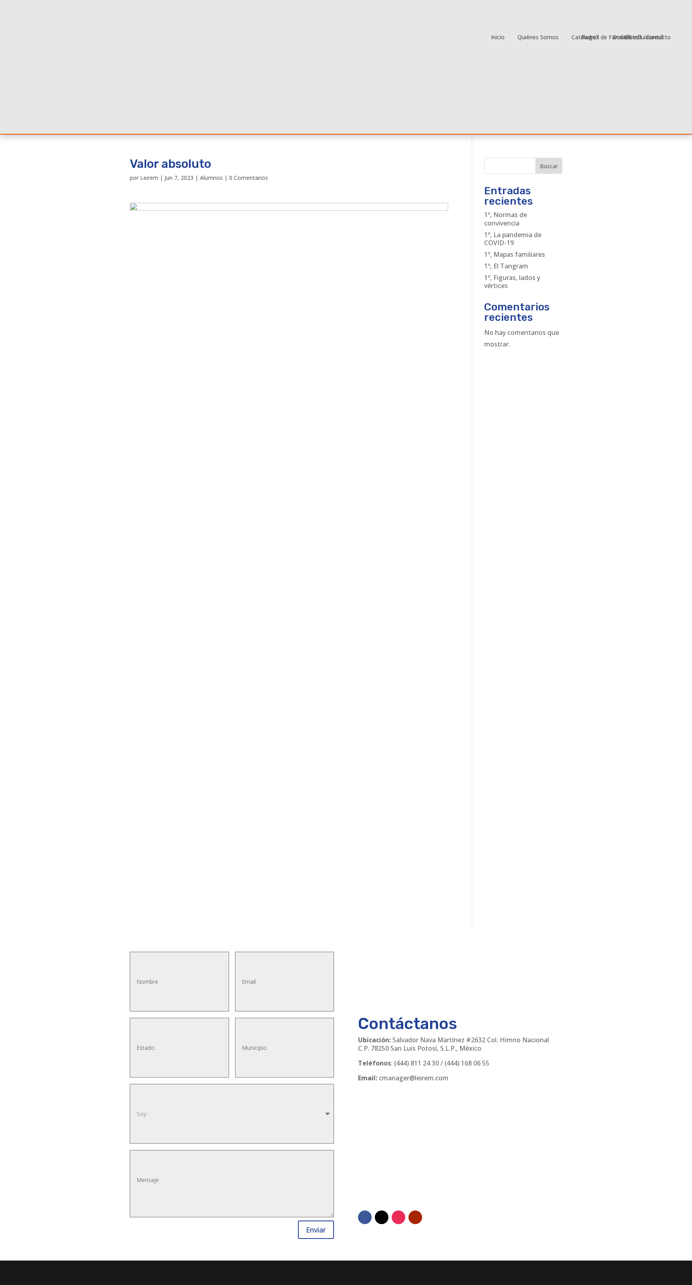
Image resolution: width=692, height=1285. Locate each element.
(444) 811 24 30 (416, 1063)
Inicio (498, 37)
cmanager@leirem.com (414, 1078)
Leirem (149, 177)
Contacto (658, 37)
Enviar (316, 1230)
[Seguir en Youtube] (415, 1217)
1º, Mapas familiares (514, 254)
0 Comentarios (248, 177)
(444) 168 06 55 (467, 1063)
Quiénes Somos (538, 37)
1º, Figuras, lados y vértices (512, 281)
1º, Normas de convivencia (505, 219)
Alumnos (211, 177)
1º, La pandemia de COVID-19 (512, 239)
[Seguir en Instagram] (398, 1217)
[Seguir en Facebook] (365, 1217)
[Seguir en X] (381, 1217)
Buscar (549, 166)
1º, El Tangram (506, 266)
